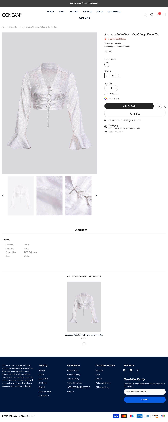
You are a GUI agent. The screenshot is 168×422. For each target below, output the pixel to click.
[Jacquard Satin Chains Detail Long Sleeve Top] (84, 307)
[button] (2, 196)
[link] (159, 106)
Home (4, 27)
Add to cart (129, 106)
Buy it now (135, 114)
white (84, 344)
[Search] (145, 14)
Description (81, 230)
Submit (144, 399)
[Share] (164, 106)
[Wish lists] (151, 14)
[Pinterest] (124, 370)
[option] (49, 103)
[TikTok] (131, 370)
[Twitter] (137, 370)
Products (13, 27)
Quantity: (108, 83)
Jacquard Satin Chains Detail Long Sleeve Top (84, 335)
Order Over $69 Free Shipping (84, 3)
